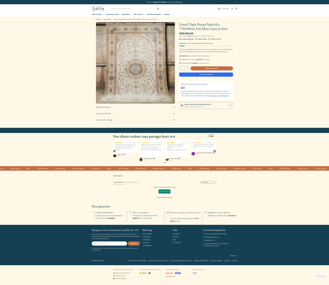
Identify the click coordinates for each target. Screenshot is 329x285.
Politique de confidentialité (136, 260)
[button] (94, 2)
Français (233, 255)
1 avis (145, 160)
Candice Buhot (122, 158)
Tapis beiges (107, 19)
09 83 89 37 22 (210, 240)
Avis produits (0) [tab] (119, 182)
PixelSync (199, 158)
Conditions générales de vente (180, 260)
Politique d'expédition (201, 260)
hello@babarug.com (212, 237)
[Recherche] (158, 9)
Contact (227, 260)
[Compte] (232, 9)
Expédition (190, 36)
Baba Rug (100, 260)
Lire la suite (118, 152)
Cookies (234, 260)
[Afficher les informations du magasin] (230, 105)
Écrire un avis (164, 191)
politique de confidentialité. (218, 96)
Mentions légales (216, 260)
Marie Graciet (148, 158)
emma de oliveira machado (178, 153)
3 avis (171, 154)
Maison (98, 19)
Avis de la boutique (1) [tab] (132, 182)
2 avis (118, 160)
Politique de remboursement (158, 260)
